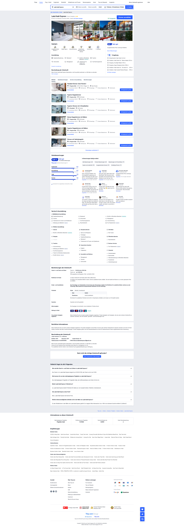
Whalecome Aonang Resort (76, 437)
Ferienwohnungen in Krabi (83, 448)
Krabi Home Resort (65, 434)
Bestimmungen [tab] (88, 79)
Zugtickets (56, 2)
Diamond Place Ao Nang (116, 437)
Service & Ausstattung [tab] (75, 79)
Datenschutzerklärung (72, 492)
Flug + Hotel (48, 2)
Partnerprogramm (89, 487)
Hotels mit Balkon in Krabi (95, 448)
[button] (145, 2)
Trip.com (99, 411)
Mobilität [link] (63, 2)
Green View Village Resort (97, 437)
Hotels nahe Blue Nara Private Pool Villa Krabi (107, 459)
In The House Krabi (66, 468)
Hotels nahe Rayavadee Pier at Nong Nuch (59, 459)
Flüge (35, 2)
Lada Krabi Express (58, 16)
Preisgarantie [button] (112, 18)
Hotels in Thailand (111, 411)
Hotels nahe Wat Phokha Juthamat (97, 462)
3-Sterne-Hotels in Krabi (107, 448)
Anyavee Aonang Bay (107, 468)
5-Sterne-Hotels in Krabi (70, 448)
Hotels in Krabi (120, 411)
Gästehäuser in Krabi (118, 448)
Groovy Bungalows (54, 440)
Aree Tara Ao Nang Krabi (118, 468)
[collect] (142, 509)
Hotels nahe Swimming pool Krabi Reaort (115, 457)
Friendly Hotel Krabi (64, 437)
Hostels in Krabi (121, 445)
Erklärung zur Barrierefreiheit (74, 494)
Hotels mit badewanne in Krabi (57, 448)
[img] (67, 31)
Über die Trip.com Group (73, 499)
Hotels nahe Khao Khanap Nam (57, 457)
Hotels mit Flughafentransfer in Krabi (67, 445)
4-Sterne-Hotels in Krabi (111, 445)
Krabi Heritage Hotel (54, 437)
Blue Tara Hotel (122, 434)
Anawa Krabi (107, 437)
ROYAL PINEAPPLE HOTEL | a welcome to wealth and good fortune (76, 471)
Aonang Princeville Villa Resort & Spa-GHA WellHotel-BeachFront (103, 434)
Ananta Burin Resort (74, 434)
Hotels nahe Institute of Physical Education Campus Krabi (83, 459)
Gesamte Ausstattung (56, 66)
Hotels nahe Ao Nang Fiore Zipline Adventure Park (61, 462)
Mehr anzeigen (54, 74)
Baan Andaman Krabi (55, 471)
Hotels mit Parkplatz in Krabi (82, 445)
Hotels (41, 2)
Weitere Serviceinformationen (56, 487)
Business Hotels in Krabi (55, 451)
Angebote (111, 2)
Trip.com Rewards (102, 2)
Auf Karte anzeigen (111, 72)
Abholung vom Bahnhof (58, 222)
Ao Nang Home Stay (96, 468)
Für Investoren (89, 482)
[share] (142, 514)
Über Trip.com (71, 482)
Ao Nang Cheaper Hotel (55, 468)
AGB (69, 489)
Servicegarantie (53, 485)
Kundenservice (53, 482)
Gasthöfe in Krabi (54, 445)
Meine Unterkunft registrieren (92, 489)
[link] (136, 2)
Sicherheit (88, 492)
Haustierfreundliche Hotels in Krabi (97, 445)
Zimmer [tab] (53, 79)
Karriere (69, 487)
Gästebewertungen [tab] (63, 79)
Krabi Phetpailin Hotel (86, 468)
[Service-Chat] (142, 519)
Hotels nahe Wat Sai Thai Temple (81, 462)
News (69, 485)
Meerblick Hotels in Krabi (67, 451)
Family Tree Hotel (84, 434)
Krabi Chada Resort (127, 437)
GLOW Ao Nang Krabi (55, 434)
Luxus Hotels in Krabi (78, 451)
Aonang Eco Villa (87, 437)
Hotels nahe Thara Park (99, 457)
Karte (94, 2)
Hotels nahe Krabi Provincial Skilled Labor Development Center (79, 457)
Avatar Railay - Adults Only (98, 471)
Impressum (70, 497)
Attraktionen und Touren (74, 2)
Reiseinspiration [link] (87, 2)
